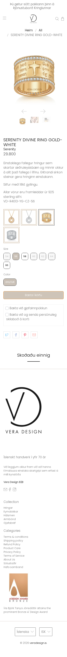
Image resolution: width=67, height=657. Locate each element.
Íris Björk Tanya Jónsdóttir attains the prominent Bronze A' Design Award (27, 610)
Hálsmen (9, 515)
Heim (29, 30)
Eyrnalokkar (11, 511)
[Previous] (24, 111)
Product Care (12, 548)
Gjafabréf (10, 523)
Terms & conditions (16, 537)
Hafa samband (13, 567)
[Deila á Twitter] (6, 334)
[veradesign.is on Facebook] (10, 490)
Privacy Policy (12, 552)
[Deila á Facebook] (16, 334)
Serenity (9, 149)
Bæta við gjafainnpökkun (28, 308)
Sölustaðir (10, 563)
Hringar (8, 508)
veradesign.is (38, 643)
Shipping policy (13, 540)
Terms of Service (14, 556)
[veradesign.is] (33, 18)
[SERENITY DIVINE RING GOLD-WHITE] (33, 75)
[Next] (43, 111)
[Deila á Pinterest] (25, 334)
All (40, 30)
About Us (9, 559)
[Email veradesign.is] (5, 490)
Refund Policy (12, 544)
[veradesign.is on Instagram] (14, 490)
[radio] (11, 217)
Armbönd (10, 519)
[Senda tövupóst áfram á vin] (34, 334)
